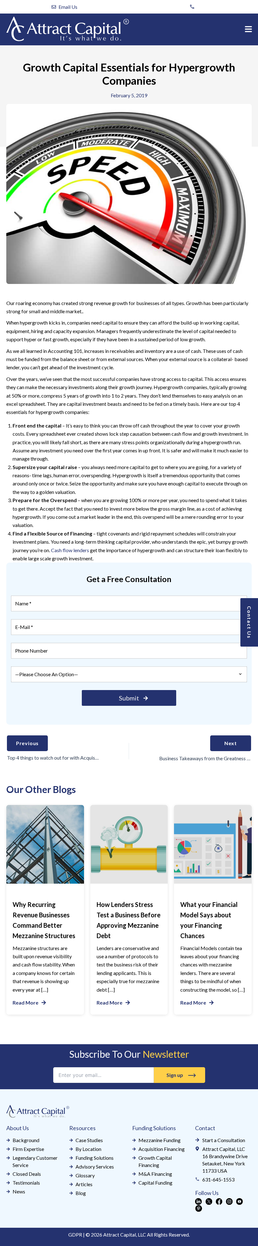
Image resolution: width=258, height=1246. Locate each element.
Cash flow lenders (70, 550)
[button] (248, 29)
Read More (25, 1002)
